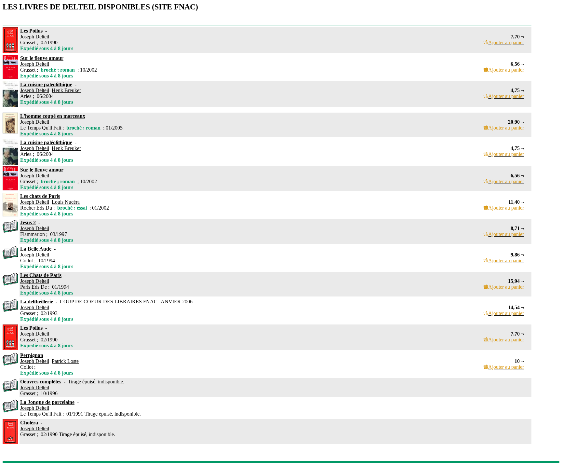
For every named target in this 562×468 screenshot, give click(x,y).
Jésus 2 (28, 222)
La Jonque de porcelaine (47, 402)
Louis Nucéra (66, 202)
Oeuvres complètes (40, 381)
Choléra (29, 422)
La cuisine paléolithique (46, 84)
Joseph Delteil (34, 36)
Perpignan (31, 355)
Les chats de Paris (40, 196)
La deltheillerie (36, 301)
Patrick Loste (65, 361)
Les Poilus (31, 31)
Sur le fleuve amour (41, 58)
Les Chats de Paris (40, 275)
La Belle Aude (35, 249)
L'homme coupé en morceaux (52, 116)
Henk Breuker (66, 90)
